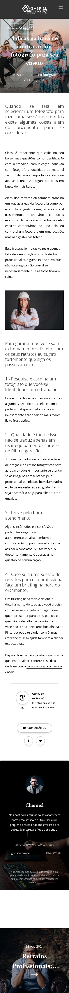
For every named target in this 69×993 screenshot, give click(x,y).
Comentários (36, 728)
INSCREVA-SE (53, 852)
